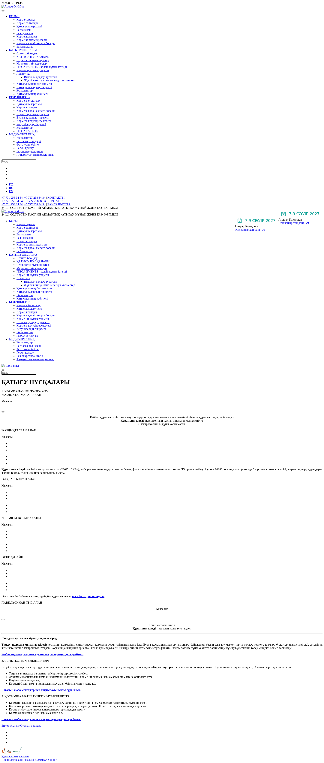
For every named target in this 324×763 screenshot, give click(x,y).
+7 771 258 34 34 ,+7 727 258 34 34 (23, 204)
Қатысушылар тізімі (29, 26)
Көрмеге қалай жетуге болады (35, 43)
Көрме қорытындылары (31, 39)
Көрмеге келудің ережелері (33, 120)
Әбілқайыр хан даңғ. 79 (293, 223)
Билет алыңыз (11, 725)
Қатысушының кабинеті (32, 93)
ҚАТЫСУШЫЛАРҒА (23, 50)
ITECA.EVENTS (27, 131)
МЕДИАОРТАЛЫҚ (21, 134)
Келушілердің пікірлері (31, 124)
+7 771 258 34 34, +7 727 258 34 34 (23, 197)
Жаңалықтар (24, 90)
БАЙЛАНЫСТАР (58, 204)
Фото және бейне (27, 144)
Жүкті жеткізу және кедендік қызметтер (49, 80)
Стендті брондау (27, 53)
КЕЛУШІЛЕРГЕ (19, 97)
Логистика (23, 73)
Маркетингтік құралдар (31, 63)
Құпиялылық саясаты (15, 756)
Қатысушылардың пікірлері (34, 87)
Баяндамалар (24, 33)
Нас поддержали (12, 759)
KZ (11, 184)
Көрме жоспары (26, 36)
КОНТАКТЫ (55, 197)
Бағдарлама (23, 29)
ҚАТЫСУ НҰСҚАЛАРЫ (33, 56)
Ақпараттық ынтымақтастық (35, 154)
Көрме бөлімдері (27, 23)
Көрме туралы (25, 19)
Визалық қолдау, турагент (40, 77)
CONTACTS (55, 201)
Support (52, 759)
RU (11, 187)
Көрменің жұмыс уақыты (32, 70)
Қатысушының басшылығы (34, 83)
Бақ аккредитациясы (29, 151)
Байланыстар (24, 46)
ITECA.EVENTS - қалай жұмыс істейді (41, 66)
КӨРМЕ (14, 16)
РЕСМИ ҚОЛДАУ (35, 759)
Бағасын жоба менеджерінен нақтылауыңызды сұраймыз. (41, 690)
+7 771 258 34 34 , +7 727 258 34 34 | (24, 201)
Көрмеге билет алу (28, 100)
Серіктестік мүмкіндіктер (32, 60)
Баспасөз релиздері (28, 141)
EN (11, 191)
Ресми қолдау (25, 147)
